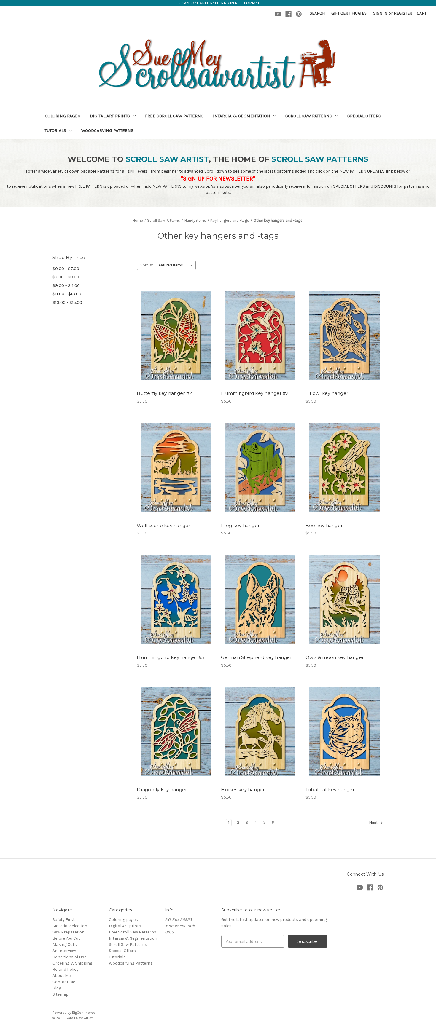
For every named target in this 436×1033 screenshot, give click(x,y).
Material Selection (69, 925)
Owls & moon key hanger (334, 657)
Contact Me (63, 981)
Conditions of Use (69, 956)
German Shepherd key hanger (256, 657)
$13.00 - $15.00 (67, 302)
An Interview (64, 950)
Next (374, 822)
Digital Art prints (110, 116)
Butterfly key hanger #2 (164, 393)
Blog (56, 988)
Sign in (380, 13)
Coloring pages (62, 116)
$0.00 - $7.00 (65, 268)
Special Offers (364, 116)
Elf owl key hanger (327, 393)
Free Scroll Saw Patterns (174, 116)
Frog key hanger (240, 525)
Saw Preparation (68, 932)
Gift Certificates (349, 13)
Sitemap (60, 994)
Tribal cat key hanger (329, 789)
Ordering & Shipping (72, 963)
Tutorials (55, 130)
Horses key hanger (243, 789)
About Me (61, 975)
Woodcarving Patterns (107, 130)
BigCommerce (83, 1012)
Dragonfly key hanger (162, 789)
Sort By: (147, 265)
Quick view (174, 325)
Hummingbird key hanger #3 (170, 657)
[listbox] (175, 265)
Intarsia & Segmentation (241, 116)
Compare (174, 335)
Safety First (63, 919)
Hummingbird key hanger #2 (254, 393)
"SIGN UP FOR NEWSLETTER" (218, 178)
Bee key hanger (324, 525)
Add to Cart (176, 346)
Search (317, 13)
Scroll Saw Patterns (308, 116)
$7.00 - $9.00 (65, 277)
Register (403, 13)
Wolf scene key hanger (163, 525)
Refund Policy (65, 969)
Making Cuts (64, 944)
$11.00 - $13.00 (66, 293)
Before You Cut (66, 938)
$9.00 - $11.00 (66, 285)
